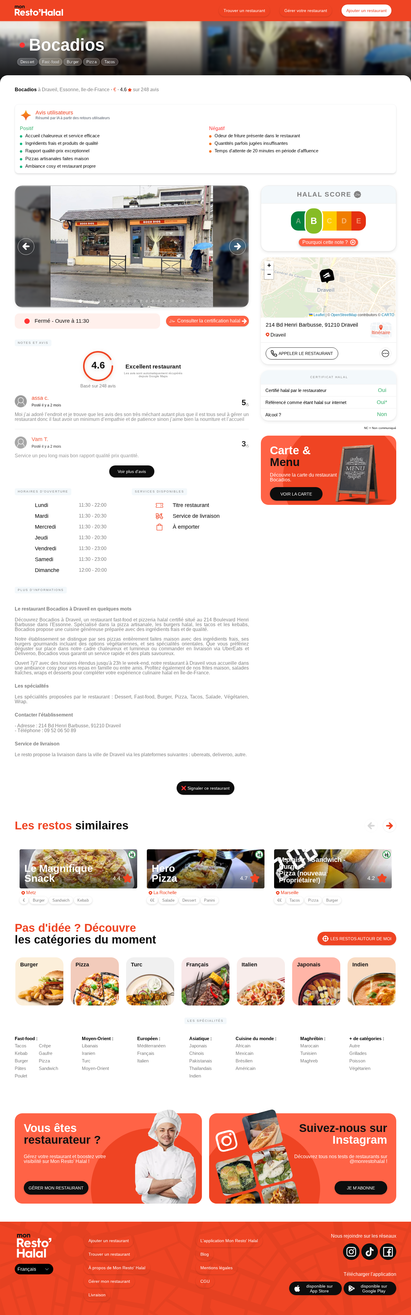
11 (141, 301)
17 (177, 301)
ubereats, (201, 754)
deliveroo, (223, 754)
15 (165, 301)
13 (153, 301)
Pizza (91, 62)
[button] (326, 275)
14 (159, 301)
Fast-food (50, 62)
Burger (73, 62)
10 (135, 301)
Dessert (27, 62)
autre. (241, 754)
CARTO (388, 315)
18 (183, 301)
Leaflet (319, 315)
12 (147, 301)
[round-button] (26, 246)
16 (171, 301)
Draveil (49, 89)
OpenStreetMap (344, 315)
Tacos (109, 62)
